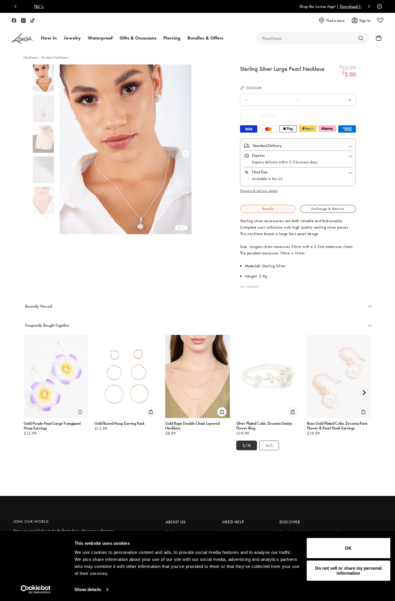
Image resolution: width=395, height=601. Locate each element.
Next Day (260, 171)
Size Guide (254, 87)
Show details (88, 589)
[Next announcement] (367, 6)
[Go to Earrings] (360, 38)
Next (185, 153)
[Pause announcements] (378, 6)
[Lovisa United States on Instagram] (23, 20)
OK (348, 548)
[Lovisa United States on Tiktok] (32, 20)
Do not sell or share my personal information (348, 571)
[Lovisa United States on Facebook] (14, 20)
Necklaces (31, 57)
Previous (66, 153)
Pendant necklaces (55, 57)
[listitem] (126, 149)
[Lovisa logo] (23, 38)
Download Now (228, 6)
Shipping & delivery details (259, 191)
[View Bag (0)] (376, 38)
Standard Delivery (267, 145)
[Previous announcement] (17, 6)
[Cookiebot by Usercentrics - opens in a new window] (35, 589)
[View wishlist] (380, 20)
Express (258, 155)
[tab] (268, 209)
